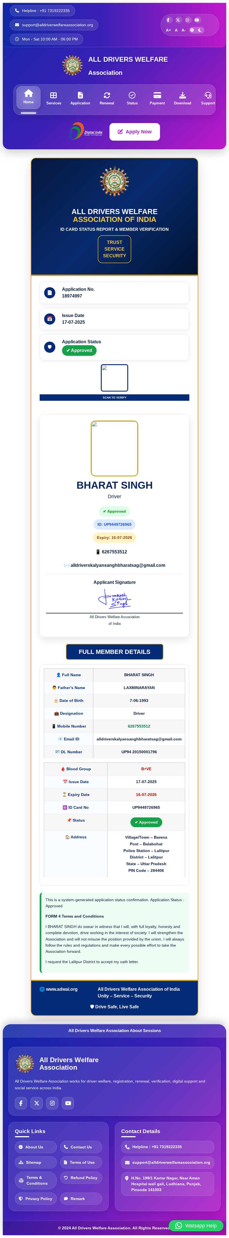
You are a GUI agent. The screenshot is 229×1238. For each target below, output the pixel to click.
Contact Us (81, 1147)
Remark (78, 1198)
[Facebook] (21, 1103)
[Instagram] (52, 1103)
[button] (196, 1225)
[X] (36, 1103)
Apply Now (139, 132)
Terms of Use (82, 1162)
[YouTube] (68, 1103)
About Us (34, 1147)
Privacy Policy (38, 1198)
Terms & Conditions (37, 1180)
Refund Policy (84, 1177)
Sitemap (33, 1162)
